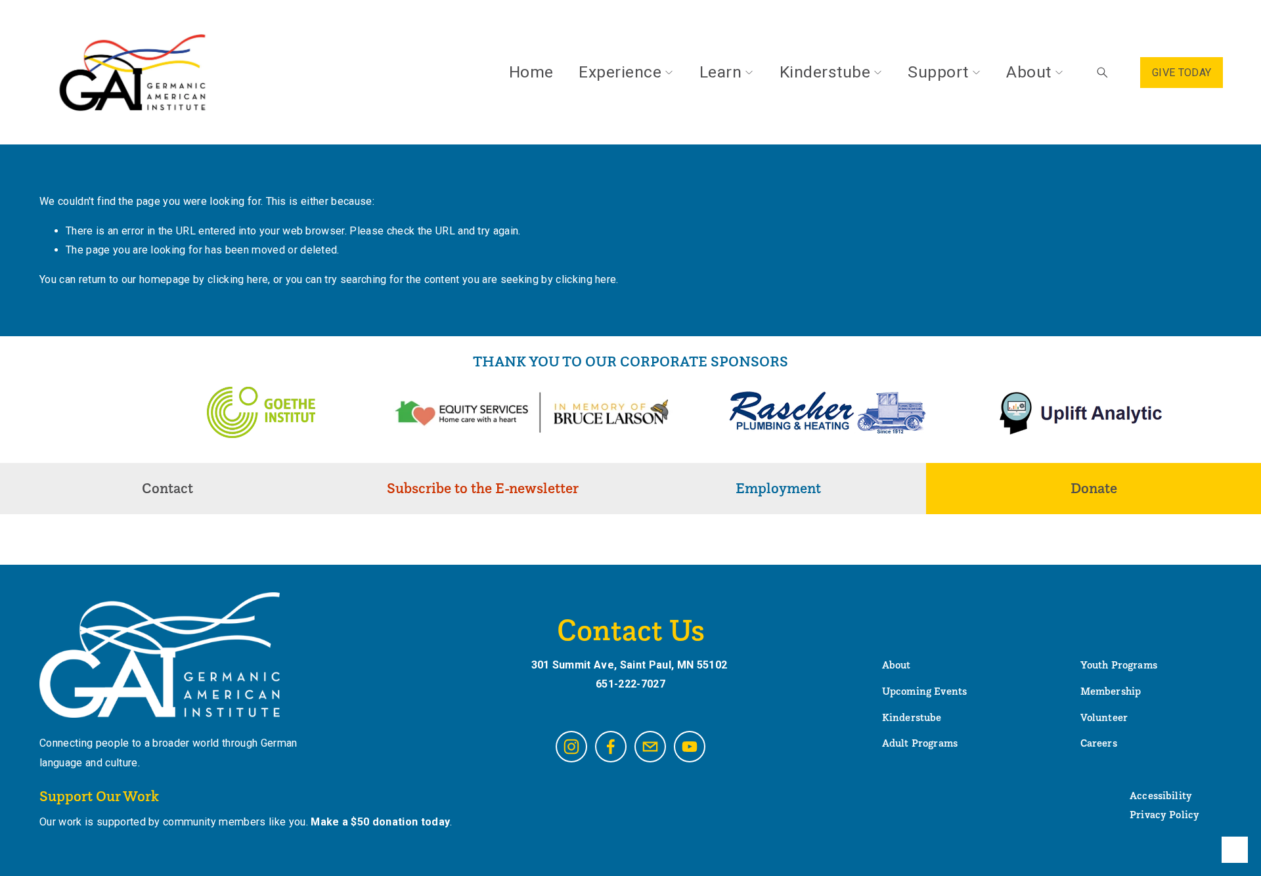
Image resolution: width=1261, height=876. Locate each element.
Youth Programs (1118, 664)
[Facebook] (611, 746)
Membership (1110, 691)
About (1028, 71)
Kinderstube (825, 71)
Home (531, 71)
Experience (620, 71)
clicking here (238, 279)
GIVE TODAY (1181, 72)
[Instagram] (571, 746)
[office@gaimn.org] (650, 746)
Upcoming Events (924, 691)
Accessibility (1161, 795)
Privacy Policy (1164, 814)
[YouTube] (689, 746)
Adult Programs (920, 742)
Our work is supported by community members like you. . (246, 822)
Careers (1098, 742)
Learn (720, 71)
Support (938, 71)
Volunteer (1104, 717)
